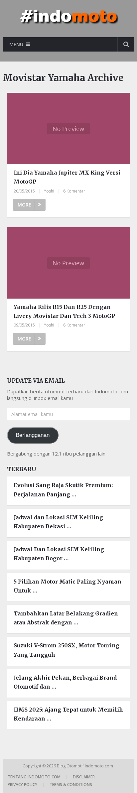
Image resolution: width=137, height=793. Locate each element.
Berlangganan (33, 435)
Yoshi (49, 191)
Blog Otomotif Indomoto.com (85, 766)
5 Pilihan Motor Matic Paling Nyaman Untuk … (67, 586)
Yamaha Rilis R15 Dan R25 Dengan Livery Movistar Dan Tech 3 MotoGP (64, 311)
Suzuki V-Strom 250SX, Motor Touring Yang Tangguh (66, 650)
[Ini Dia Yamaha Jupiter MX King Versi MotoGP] (68, 128)
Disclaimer (84, 777)
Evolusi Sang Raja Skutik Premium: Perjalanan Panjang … (63, 489)
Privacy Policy (22, 784)
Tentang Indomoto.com (34, 777)
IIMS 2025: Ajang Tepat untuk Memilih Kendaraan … (68, 714)
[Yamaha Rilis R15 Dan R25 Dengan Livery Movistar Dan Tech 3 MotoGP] (68, 263)
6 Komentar (74, 191)
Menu (16, 44)
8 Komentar (74, 325)
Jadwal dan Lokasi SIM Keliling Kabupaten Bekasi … (58, 522)
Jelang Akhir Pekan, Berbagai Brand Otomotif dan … (65, 682)
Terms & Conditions (71, 784)
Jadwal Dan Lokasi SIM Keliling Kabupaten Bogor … (59, 554)
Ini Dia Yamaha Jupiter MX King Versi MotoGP (67, 177)
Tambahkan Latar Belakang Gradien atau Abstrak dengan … (66, 618)
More (24, 204)
